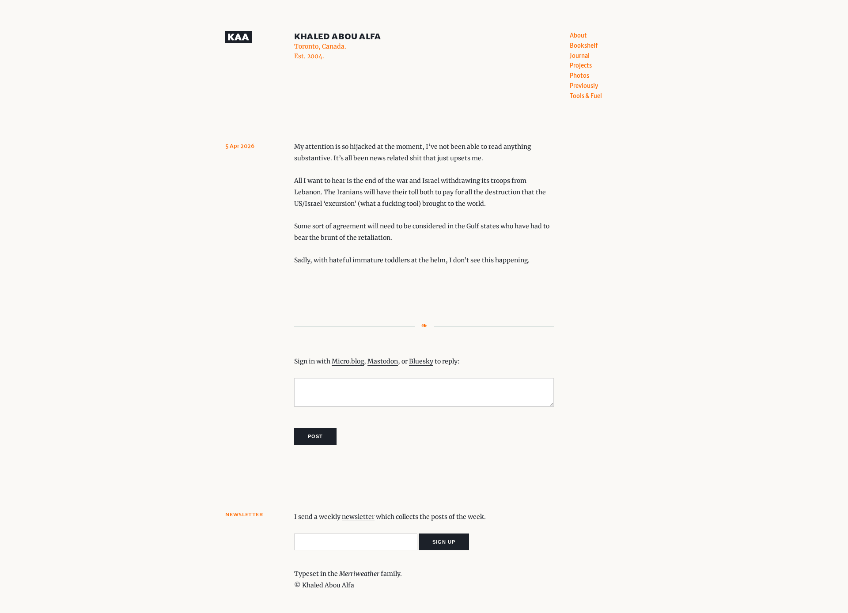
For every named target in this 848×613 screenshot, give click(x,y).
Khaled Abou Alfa (337, 36)
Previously (584, 86)
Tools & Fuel (586, 96)
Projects (581, 65)
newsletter (358, 517)
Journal (580, 56)
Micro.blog (348, 361)
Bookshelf (584, 45)
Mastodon (382, 361)
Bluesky (421, 361)
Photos (579, 75)
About (578, 35)
